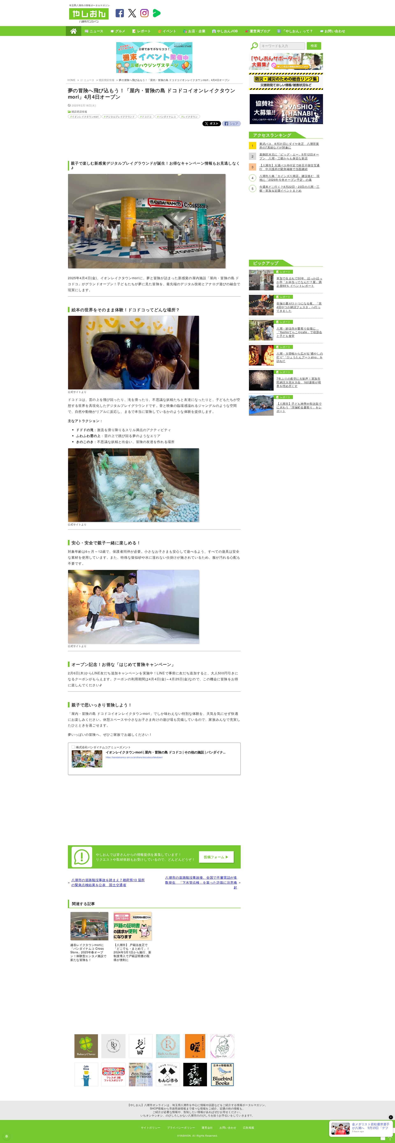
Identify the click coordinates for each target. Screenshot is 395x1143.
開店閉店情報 (107, 80)
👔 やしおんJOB (225, 31)
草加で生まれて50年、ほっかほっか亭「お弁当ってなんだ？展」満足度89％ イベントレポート (299, 282)
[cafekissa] (86, 1085)
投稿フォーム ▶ (216, 857)
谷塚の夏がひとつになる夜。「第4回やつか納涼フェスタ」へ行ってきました (299, 307)
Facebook (231, 124)
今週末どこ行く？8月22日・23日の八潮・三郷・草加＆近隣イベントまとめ (289, 188)
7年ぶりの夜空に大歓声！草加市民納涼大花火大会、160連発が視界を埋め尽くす (298, 382)
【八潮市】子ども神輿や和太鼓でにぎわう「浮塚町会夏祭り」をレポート (299, 407)
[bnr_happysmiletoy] (113, 1085)
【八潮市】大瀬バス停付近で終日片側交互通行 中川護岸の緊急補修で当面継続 (289, 167)
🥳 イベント (167, 31)
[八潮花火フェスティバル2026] (286, 122)
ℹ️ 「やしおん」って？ (295, 31)
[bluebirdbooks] (222, 1085)
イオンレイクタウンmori (85, 116)
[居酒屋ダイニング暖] (195, 1057)
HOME (73, 31)
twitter (132, 13)
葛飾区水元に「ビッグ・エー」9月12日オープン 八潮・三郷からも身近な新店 (289, 156)
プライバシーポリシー (181, 1127)
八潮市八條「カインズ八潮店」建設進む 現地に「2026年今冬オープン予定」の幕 (289, 177)
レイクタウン (190, 116)
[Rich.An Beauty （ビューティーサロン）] (168, 1056)
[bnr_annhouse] (141, 1085)
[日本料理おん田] (141, 1056)
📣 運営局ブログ (257, 31)
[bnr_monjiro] (168, 1085)
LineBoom (157, 13)
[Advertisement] (251, 12)
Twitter (211, 124)
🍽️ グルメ (117, 31)
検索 (314, 45)
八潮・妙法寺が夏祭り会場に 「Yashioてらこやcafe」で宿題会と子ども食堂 (299, 332)
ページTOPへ (390, 1138)
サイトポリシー (150, 1127)
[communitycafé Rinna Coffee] (222, 1056)
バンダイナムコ (167, 116)
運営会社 (207, 1127)
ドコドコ (147, 116)
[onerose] (113, 1056)
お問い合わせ (228, 1127)
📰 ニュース (94, 31)
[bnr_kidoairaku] (195, 1085)
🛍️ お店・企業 (194, 31)
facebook (120, 13)
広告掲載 (248, 1127)
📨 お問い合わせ (332, 31)
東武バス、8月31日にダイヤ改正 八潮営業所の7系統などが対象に (289, 145)
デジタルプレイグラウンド (120, 116)
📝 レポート (141, 31)
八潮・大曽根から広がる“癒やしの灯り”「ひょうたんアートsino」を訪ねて (299, 357)
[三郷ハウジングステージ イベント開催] (154, 58)
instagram (144, 13)
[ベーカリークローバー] (86, 1056)
